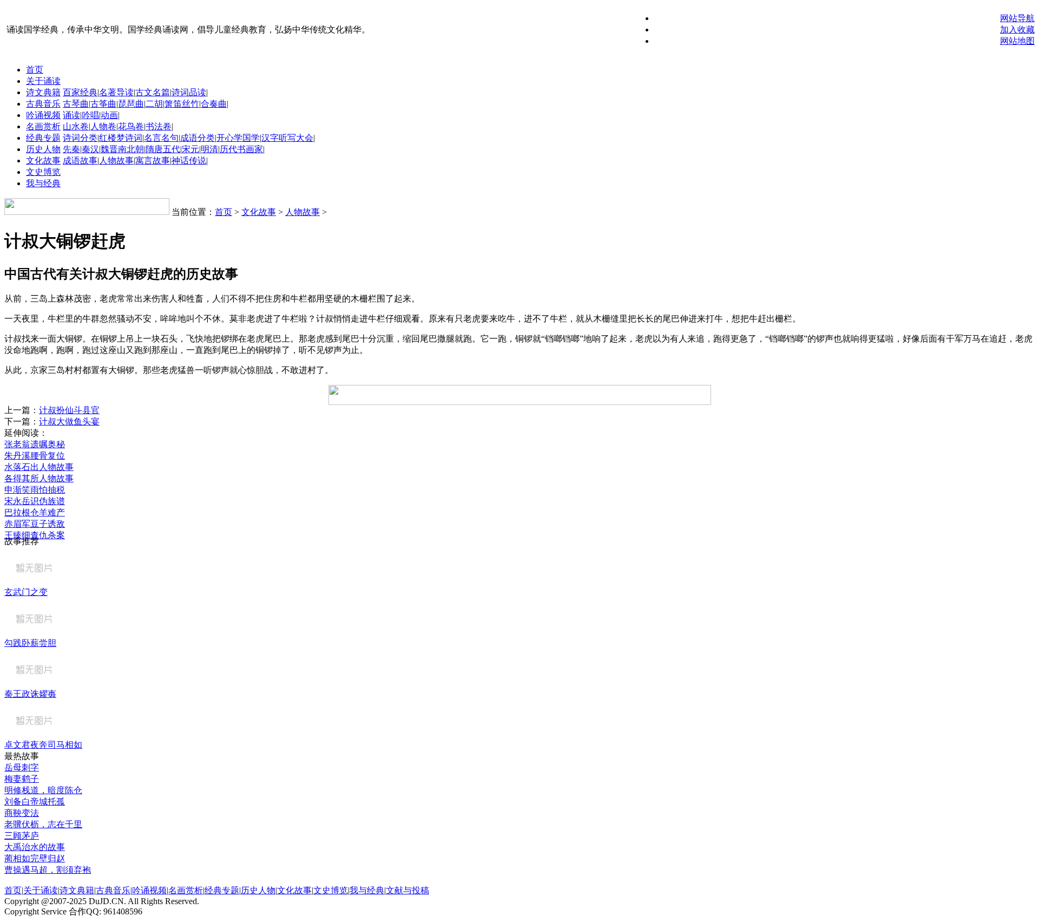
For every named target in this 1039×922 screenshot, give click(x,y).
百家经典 (80, 92)
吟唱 (90, 115)
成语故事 (80, 160)
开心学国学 (238, 137)
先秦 (71, 149)
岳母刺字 (21, 767)
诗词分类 (80, 137)
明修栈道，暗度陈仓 (43, 790)
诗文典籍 (43, 92)
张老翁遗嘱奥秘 (34, 444)
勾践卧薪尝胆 (30, 643)
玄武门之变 (26, 592)
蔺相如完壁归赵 (34, 858)
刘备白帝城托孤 (34, 801)
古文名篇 (152, 92)
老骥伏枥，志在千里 (43, 824)
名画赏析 (43, 126)
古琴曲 (76, 103)
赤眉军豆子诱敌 (34, 523)
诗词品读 (189, 92)
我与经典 (43, 183)
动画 (109, 115)
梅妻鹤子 (21, 778)
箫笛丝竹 (182, 103)
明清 (209, 149)
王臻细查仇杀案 (34, 535)
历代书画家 (241, 149)
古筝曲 (103, 103)
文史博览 (43, 171)
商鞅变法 (21, 813)
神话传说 (189, 160)
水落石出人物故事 (39, 467)
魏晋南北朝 (122, 149)
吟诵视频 (43, 115)
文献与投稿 (407, 890)
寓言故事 (152, 160)
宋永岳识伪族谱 (34, 501)
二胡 (154, 103)
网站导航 (1017, 18)
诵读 (71, 115)
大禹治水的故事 (34, 847)
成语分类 (197, 137)
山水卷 (76, 126)
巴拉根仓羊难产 (34, 512)
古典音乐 (43, 103)
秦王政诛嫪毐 (30, 693)
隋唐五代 (163, 149)
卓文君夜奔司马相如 (43, 744)
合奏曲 (214, 103)
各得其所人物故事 (39, 478)
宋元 (190, 149)
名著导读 (116, 92)
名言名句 (161, 137)
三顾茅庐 (21, 835)
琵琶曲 (131, 103)
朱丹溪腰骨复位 (34, 455)
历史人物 (43, 149)
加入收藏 (1017, 29)
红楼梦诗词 (120, 137)
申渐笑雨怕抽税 (34, 489)
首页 (34, 69)
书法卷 (159, 126)
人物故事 (116, 160)
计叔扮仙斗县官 (69, 410)
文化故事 (43, 160)
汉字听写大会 (287, 137)
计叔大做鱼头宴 (69, 421)
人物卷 (103, 126)
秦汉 (90, 149)
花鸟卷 (131, 126)
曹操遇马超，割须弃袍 (47, 869)
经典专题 (43, 137)
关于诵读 (43, 81)
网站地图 (1017, 40)
